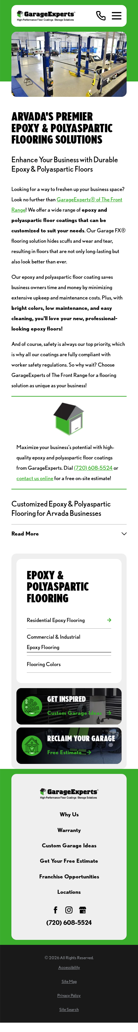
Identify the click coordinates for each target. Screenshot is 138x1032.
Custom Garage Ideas (69, 845)
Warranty (69, 829)
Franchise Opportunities (69, 876)
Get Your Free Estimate (69, 860)
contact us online (34, 477)
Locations (69, 891)
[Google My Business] (82, 909)
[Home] (45, 16)
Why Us (69, 814)
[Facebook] (55, 909)
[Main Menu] (116, 15)
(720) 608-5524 (93, 467)
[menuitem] (65, 620)
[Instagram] (68, 909)
